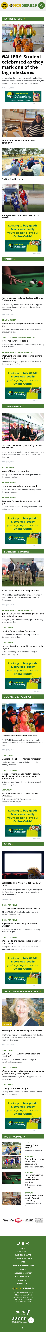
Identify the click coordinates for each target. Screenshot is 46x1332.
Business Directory (22, 1273)
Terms (17, 1301)
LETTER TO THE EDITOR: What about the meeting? (21, 1054)
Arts (7, 844)
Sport (8, 259)
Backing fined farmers (12, 179)
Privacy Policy (26, 1301)
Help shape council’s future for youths (20, 486)
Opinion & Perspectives (21, 991)
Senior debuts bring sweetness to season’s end (22, 324)
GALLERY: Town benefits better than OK (21, 908)
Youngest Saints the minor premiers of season (20, 216)
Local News (7, 627)
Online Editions (23, 1276)
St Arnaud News (9, 320)
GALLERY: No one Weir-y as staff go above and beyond (22, 446)
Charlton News (9, 337)
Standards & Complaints (23, 1299)
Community (12, 406)
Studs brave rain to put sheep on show (20, 590)
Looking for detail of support (16, 1088)
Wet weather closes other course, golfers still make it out (22, 357)
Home (23, 1270)
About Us (23, 1280)
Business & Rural (16, 551)
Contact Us (23, 1283)
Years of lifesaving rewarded (15, 471)
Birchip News (8, 467)
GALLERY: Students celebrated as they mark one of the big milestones (23, 64)
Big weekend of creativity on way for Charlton (19, 924)
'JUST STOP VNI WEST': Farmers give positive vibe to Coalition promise (23, 614)
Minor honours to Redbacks (15, 340)
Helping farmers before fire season (18, 631)
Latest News (13, 19)
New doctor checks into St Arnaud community (18, 141)
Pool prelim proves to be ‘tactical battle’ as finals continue (22, 299)
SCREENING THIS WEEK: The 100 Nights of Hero (21, 884)
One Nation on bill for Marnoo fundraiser (21, 758)
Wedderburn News (26, 337)
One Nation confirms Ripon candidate (20, 735)
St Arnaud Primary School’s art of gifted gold (21, 502)
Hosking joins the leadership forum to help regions (22, 647)
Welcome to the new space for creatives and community (21, 942)
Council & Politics (17, 696)
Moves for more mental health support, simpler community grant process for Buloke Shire (21, 776)
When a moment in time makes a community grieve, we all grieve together (23, 1072)
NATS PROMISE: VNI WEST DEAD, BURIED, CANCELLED (20, 794)
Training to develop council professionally (22, 1030)
